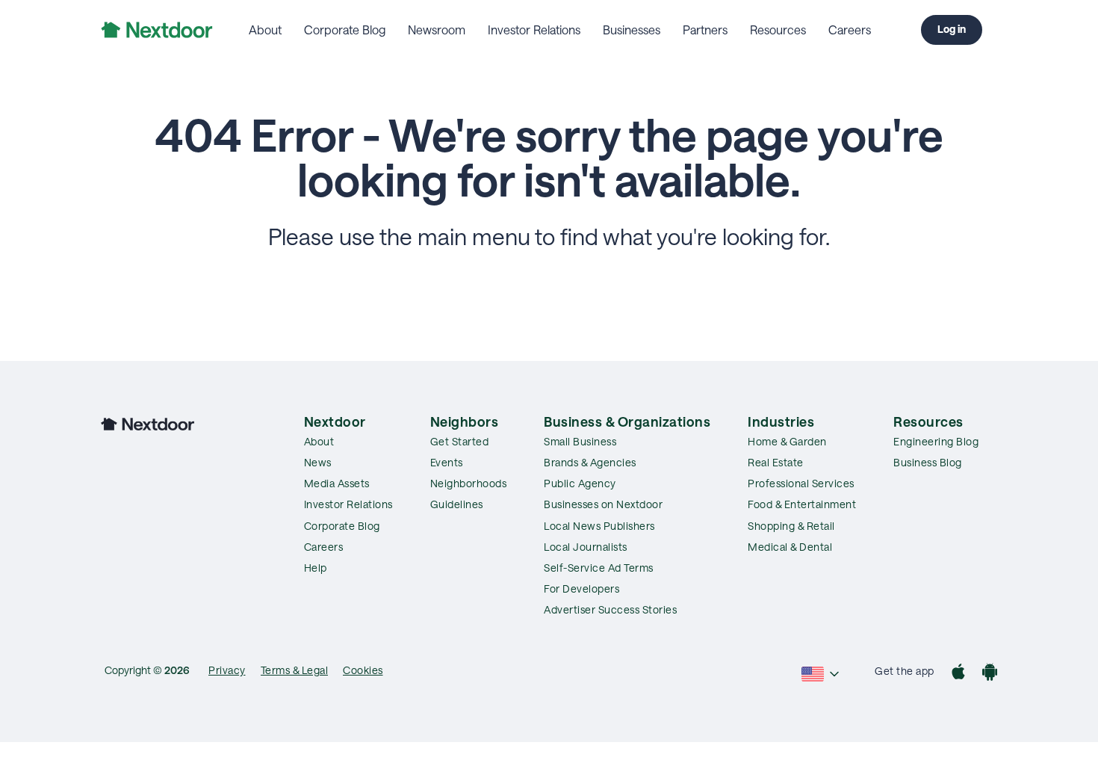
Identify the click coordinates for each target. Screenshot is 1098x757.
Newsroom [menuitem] (436, 29)
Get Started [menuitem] (459, 441)
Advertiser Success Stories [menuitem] (610, 609)
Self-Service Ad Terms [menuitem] (599, 567)
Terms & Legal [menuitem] (295, 670)
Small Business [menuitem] (580, 441)
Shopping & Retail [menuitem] (791, 525)
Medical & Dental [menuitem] (790, 546)
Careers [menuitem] (849, 29)
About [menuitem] (265, 29)
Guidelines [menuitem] (456, 504)
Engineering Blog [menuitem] (935, 441)
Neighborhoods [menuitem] (468, 483)
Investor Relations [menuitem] (534, 29)
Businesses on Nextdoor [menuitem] (603, 504)
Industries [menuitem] (781, 421)
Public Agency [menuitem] (580, 483)
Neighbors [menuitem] (464, 421)
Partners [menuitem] (705, 29)
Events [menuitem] (446, 462)
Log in (951, 28)
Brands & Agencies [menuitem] (590, 462)
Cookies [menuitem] (363, 670)
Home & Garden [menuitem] (787, 441)
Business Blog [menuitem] (927, 462)
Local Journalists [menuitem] (585, 546)
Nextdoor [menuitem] (335, 421)
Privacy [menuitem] (227, 670)
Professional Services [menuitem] (801, 483)
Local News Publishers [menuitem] (599, 525)
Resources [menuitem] (778, 29)
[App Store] (958, 673)
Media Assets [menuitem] (337, 483)
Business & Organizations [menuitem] (627, 421)
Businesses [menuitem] (631, 29)
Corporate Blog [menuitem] (344, 29)
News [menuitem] (318, 462)
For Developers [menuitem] (581, 588)
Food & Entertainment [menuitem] (802, 504)
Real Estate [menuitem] (776, 462)
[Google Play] (989, 673)
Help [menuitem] (315, 567)
